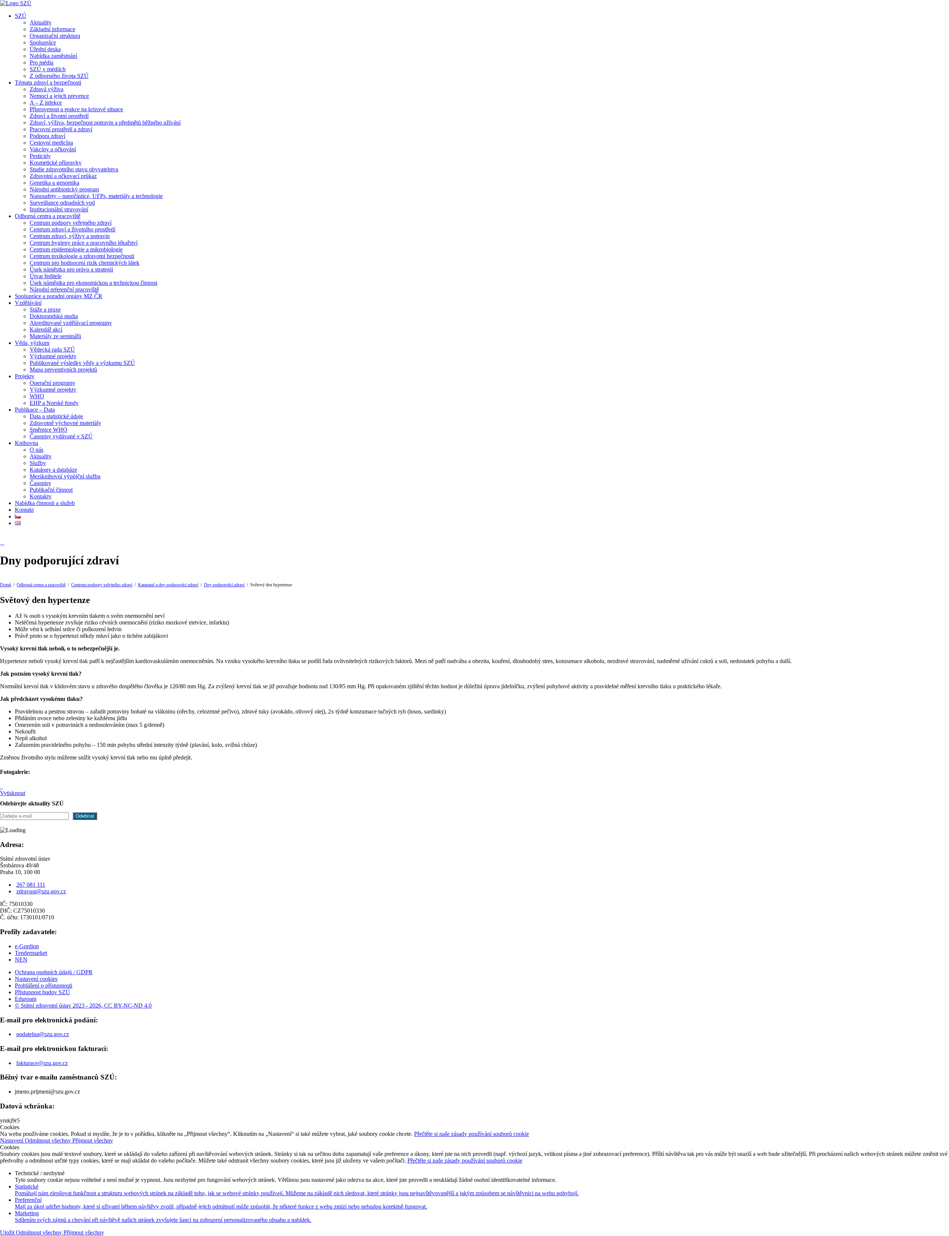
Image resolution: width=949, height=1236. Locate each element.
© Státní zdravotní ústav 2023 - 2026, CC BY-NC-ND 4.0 (83, 1005)
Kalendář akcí (46, 329)
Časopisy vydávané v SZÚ (61, 436)
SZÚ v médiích (48, 69)
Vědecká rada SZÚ (52, 349)
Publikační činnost (51, 490)
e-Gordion (27, 946)
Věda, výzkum (32, 343)
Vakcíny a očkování (53, 149)
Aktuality (41, 22)
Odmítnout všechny (48, 1140)
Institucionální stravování (59, 209)
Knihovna (26, 443)
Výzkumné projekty (53, 356)
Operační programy (52, 383)
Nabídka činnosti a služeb (45, 503)
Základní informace (52, 29)
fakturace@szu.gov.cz (42, 1063)
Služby (38, 463)
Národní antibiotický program (64, 189)
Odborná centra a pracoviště (47, 216)
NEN (21, 959)
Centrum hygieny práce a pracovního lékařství (84, 243)
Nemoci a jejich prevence (59, 96)
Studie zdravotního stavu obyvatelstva (74, 169)
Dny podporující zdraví (224, 584)
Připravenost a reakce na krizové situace (76, 109)
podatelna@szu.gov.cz (42, 1034)
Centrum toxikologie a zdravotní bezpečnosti (82, 256)
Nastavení (12, 1140)
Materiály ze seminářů (55, 336)
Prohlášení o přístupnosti (43, 985)
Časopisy (40, 483)
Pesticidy (40, 156)
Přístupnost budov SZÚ (42, 992)
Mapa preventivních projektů (63, 369)
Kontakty (41, 496)
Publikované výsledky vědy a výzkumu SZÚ (82, 363)
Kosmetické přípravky (56, 162)
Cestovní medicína (51, 142)
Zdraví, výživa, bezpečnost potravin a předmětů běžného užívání (105, 122)
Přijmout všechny (92, 1140)
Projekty (24, 376)
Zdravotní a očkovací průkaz (63, 176)
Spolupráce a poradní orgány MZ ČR (58, 296)
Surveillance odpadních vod (62, 203)
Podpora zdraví (47, 136)
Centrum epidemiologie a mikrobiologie (76, 249)
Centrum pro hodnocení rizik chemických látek (84, 263)
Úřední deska (45, 49)
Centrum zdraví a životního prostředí (72, 229)
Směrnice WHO (48, 429)
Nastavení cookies (36, 979)
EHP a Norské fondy (54, 403)
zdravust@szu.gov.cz (41, 891)
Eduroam (25, 999)
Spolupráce (43, 42)
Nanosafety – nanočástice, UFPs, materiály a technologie (96, 196)
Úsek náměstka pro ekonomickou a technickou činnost (93, 283)
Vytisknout (12, 793)
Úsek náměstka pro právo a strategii (71, 269)
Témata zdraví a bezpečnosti (48, 82)
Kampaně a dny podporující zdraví (168, 584)
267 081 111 (30, 884)
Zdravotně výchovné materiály (65, 423)
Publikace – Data (35, 409)
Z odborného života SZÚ (59, 76)
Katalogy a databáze (53, 470)
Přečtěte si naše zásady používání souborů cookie (471, 1134)
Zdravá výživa (46, 89)
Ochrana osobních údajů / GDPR (54, 972)
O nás (36, 449)
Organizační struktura (55, 36)
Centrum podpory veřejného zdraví (71, 223)
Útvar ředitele (46, 276)
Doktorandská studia (54, 316)
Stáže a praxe (45, 309)
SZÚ (20, 16)
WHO (37, 396)
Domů (5, 584)
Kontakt (24, 510)
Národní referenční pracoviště (64, 289)
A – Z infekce (46, 102)
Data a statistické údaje (56, 416)
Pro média (41, 62)
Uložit (8, 1232)
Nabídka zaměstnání (53, 56)
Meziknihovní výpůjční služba (65, 476)
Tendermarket (31, 953)
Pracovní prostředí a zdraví (61, 129)
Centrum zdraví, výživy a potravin (70, 236)
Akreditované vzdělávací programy (71, 323)
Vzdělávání (28, 303)
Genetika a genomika (54, 182)
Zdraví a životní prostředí (59, 116)
